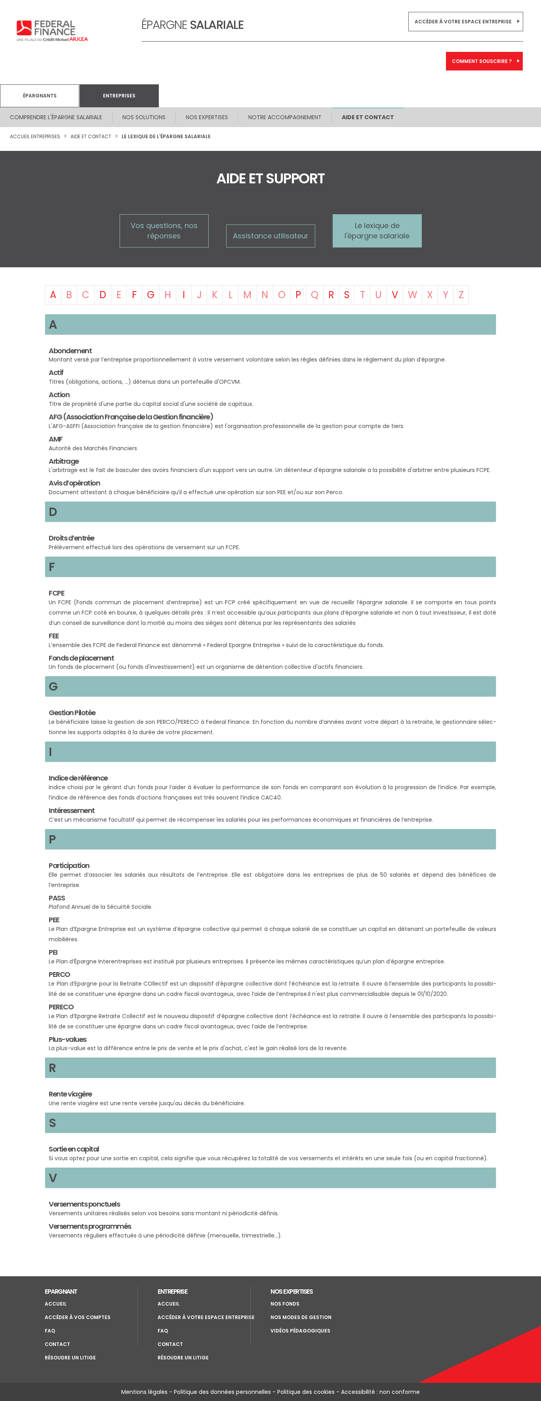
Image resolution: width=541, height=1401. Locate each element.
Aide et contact (368, 117)
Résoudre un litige (70, 1357)
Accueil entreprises (35, 136)
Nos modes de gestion (300, 1317)
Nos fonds (284, 1303)
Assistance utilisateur (271, 236)
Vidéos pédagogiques (300, 1330)
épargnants (40, 95)
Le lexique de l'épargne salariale (166, 136)
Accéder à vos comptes (77, 1317)
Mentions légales (144, 1392)
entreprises (119, 95)
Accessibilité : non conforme (380, 1392)
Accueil (56, 1303)
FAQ (50, 1330)
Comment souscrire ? (482, 61)
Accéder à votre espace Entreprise (206, 1317)
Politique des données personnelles (222, 1392)
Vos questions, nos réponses (164, 231)
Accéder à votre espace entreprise (463, 21)
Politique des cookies (306, 1392)
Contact (57, 1344)
